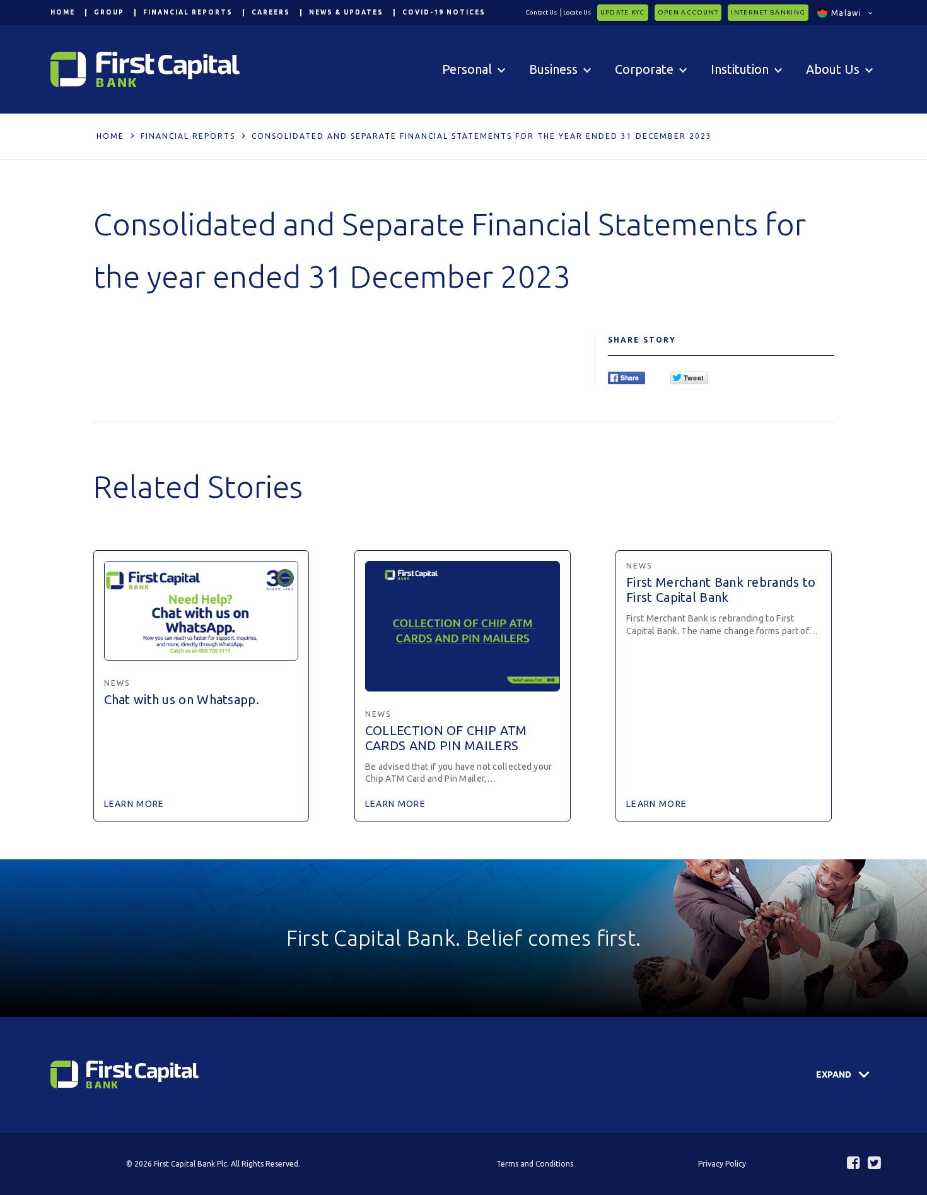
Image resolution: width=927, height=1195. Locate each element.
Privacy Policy (722, 1164)
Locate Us (577, 12)
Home (62, 12)
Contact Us (541, 12)
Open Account (688, 12)
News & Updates (346, 12)
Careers (271, 12)
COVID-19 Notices (444, 12)
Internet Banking (768, 12)
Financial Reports (188, 12)
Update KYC (622, 12)
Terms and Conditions (534, 1164)
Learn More (134, 804)
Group (109, 12)
